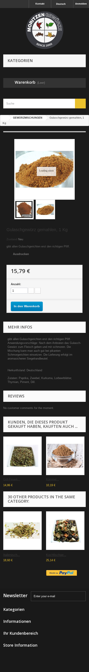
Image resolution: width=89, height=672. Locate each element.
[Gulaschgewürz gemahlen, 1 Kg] (23, 209)
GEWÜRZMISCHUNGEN (27, 117)
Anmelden (81, 3)
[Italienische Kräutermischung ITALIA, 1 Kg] (22, 530)
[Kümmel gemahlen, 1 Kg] (65, 456)
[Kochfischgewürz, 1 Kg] (65, 530)
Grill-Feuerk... (11, 479)
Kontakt (39, 3)
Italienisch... (11, 555)
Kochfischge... (56, 555)
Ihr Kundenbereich (20, 633)
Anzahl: (16, 284)
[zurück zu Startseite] (4, 118)
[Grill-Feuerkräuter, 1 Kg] (22, 456)
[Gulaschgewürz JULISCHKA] (45, 209)
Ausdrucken (21, 254)
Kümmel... (52, 479)
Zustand (11, 239)
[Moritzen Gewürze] (44, 30)
